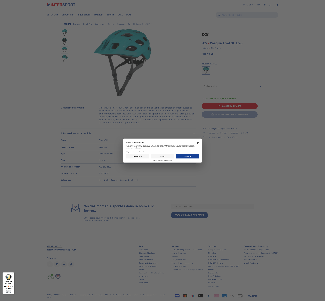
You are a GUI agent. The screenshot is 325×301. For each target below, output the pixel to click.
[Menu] (12, 273)
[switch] (8, 291)
